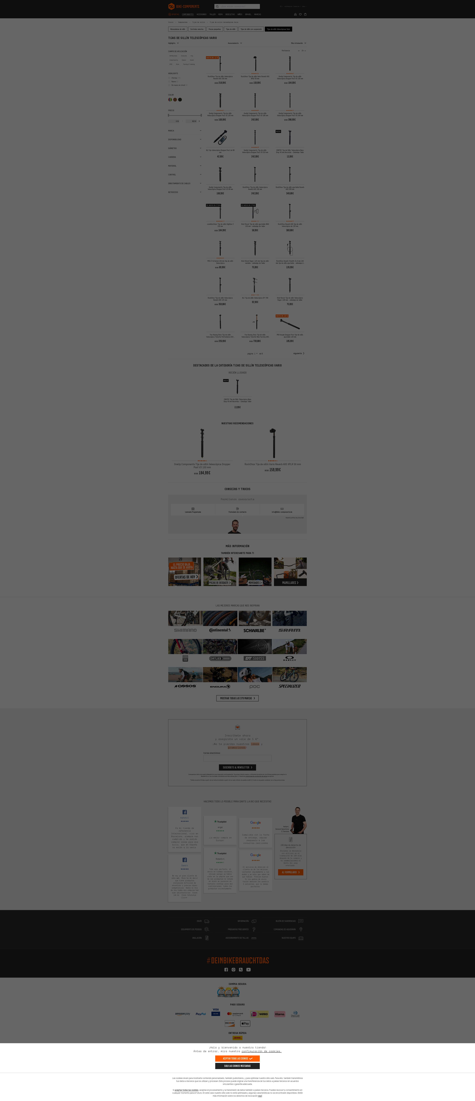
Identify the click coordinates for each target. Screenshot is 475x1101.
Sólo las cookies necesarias (237, 1066)
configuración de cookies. (262, 1051)
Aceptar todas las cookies (235, 1058)
